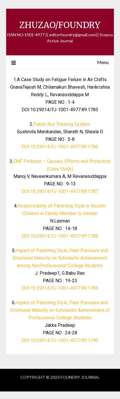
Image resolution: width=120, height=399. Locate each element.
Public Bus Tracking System (61, 124)
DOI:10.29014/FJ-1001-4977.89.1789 (60, 288)
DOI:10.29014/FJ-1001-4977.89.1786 (60, 147)
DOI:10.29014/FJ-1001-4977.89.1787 (60, 191)
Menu (103, 62)
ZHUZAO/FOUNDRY (59, 25)
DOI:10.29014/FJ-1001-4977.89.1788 (60, 236)
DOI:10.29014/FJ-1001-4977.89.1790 (60, 340)
